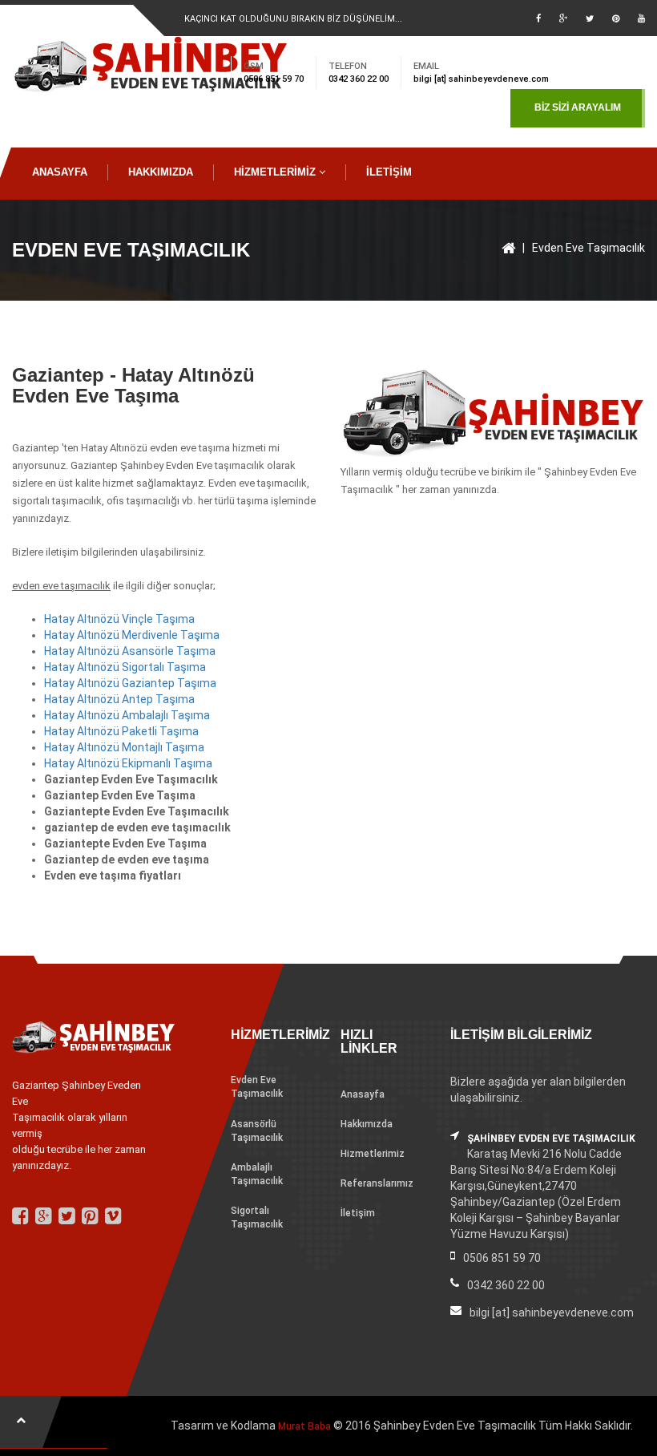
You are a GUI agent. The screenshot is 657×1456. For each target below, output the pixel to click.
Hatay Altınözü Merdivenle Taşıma (132, 635)
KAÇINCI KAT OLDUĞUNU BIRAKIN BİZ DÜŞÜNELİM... (293, 19)
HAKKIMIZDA (160, 172)
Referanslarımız (377, 1183)
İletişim (358, 1213)
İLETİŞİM (389, 172)
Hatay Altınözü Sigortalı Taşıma (125, 667)
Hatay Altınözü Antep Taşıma (119, 699)
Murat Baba (304, 1426)
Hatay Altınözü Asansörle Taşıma (130, 651)
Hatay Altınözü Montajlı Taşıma (124, 747)
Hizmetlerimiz (373, 1153)
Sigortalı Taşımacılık (257, 1217)
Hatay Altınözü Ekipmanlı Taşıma (128, 763)
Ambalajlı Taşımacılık (257, 1174)
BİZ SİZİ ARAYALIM (577, 107)
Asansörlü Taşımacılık (257, 1130)
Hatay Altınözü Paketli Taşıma (121, 731)
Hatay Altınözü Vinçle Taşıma (119, 619)
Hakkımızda (367, 1124)
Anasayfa (363, 1094)
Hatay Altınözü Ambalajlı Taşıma (127, 715)
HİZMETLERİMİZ (276, 172)
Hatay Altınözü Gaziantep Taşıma (130, 683)
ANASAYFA (59, 172)
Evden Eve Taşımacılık (588, 247)
